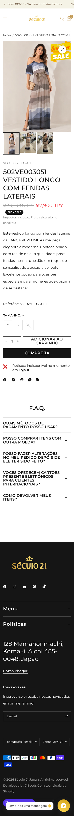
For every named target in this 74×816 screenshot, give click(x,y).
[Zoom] (62, 50)
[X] (14, 379)
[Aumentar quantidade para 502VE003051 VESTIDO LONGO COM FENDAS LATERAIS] (18, 341)
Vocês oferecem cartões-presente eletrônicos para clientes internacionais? (32, 478)
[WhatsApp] (30, 379)
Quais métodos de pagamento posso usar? (30, 425)
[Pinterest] (22, 379)
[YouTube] (27, 587)
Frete (34, 217)
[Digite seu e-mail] (67, 716)
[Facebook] (5, 379)
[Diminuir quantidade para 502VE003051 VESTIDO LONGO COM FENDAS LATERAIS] (6, 341)
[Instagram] (17, 586)
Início (7, 35)
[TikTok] (47, 586)
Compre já (37, 353)
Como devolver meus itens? (27, 497)
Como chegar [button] (15, 671)
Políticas (14, 624)
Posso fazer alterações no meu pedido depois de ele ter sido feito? (31, 457)
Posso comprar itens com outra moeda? (32, 440)
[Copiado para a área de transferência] (38, 379)
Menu (10, 609)
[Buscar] (62, 18)
